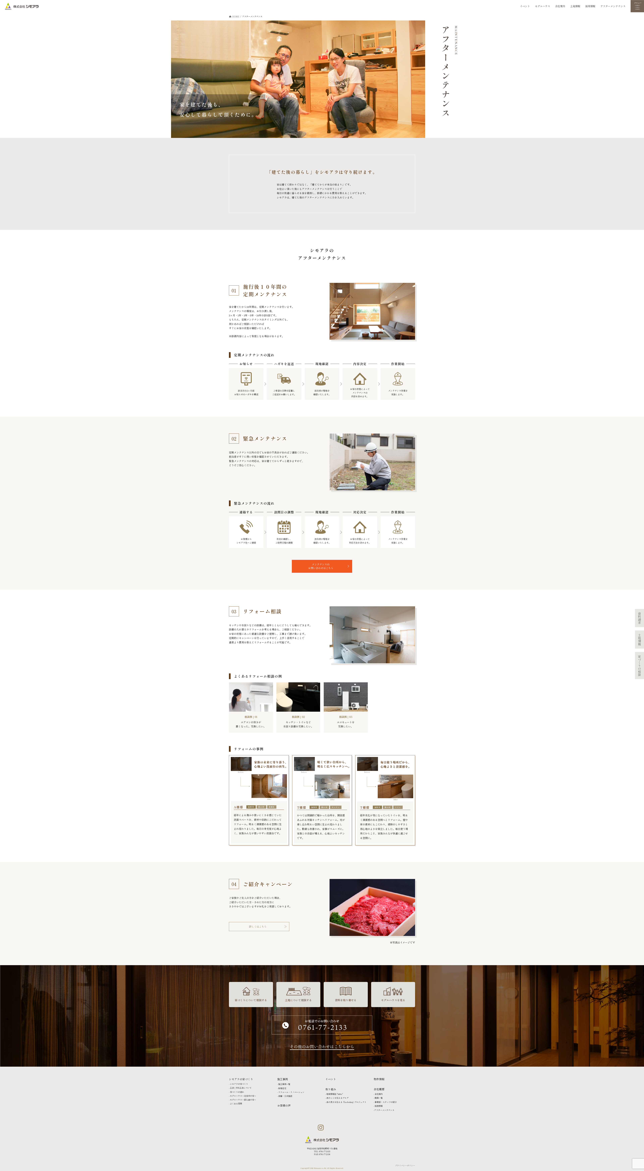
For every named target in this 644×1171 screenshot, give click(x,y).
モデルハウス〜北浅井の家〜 (243, 1095)
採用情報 (590, 6)
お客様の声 (284, 1105)
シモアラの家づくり (239, 1083)
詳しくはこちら (258, 926)
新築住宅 (282, 1088)
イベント (525, 6)
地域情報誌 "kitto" (334, 1093)
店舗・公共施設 (285, 1095)
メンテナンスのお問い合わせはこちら (320, 566)
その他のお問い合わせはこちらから (322, 1046)
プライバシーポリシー (405, 1165)
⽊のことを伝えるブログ (337, 1097)
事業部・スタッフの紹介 (386, 1102)
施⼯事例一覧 (284, 1084)
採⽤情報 (379, 1105)
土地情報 (575, 6)
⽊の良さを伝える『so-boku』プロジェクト (346, 1102)
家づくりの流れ (237, 1091)
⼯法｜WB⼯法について (241, 1087)
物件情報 (379, 1079)
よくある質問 (236, 1103)
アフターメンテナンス (613, 6)
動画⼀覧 (379, 1097)
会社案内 (560, 6)
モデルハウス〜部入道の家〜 (243, 1099)
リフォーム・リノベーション (291, 1092)
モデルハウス (542, 6)
